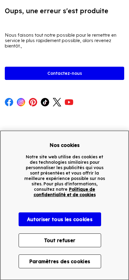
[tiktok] (45, 103)
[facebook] (9, 103)
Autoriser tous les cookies (59, 219)
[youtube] (69, 103)
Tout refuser (60, 240)
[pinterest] (33, 103)
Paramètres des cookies (59, 261)
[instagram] (21, 103)
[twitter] (57, 103)
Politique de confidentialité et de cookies (65, 192)
